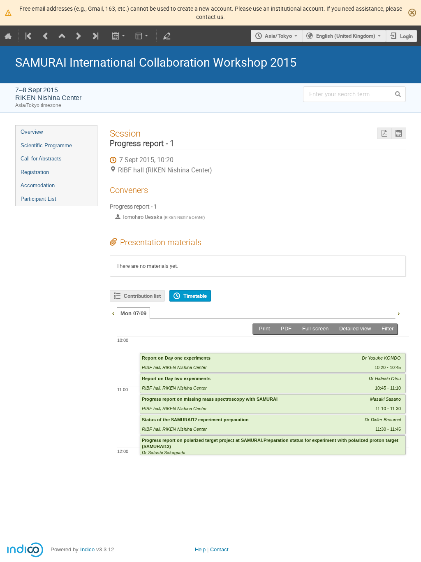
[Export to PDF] (384, 133)
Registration (35, 172)
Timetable (195, 296)
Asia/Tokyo (278, 35)
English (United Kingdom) (345, 35)
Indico (87, 549)
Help (200, 549)
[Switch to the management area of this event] (167, 36)
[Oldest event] (29, 36)
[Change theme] (142, 36)
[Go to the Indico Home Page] (8, 36)
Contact (219, 549)
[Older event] (45, 36)
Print (264, 328)
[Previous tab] (113, 312)
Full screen (315, 328)
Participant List (38, 199)
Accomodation (38, 185)
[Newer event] (78, 36)
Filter (387, 328)
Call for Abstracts (41, 159)
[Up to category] (62, 36)
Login (406, 36)
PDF (286, 328)
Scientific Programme (46, 145)
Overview (32, 132)
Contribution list (142, 296)
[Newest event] (94, 36)
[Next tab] (398, 312)
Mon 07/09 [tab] (133, 313)
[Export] (119, 36)
